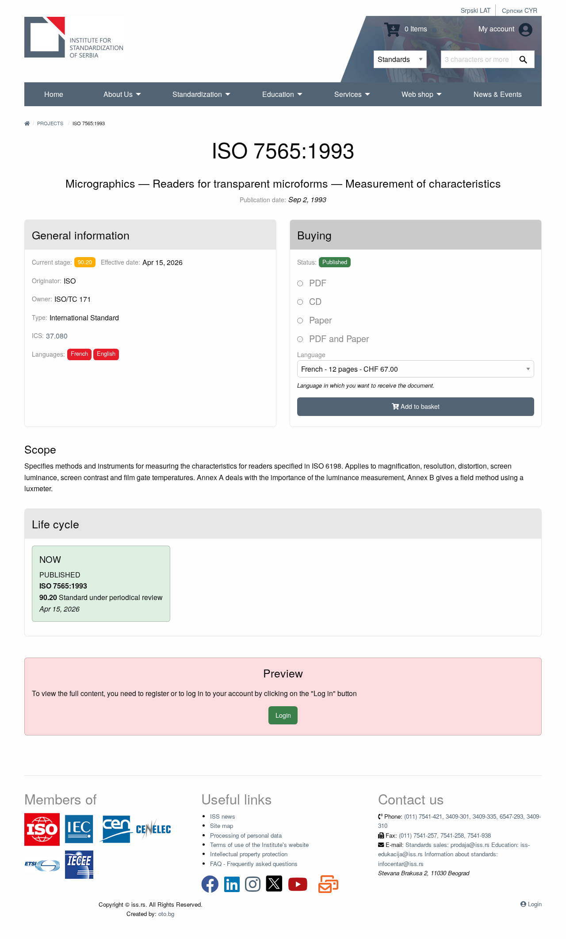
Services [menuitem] (348, 94)
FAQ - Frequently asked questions (254, 863)
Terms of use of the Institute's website (259, 844)
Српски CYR (519, 10)
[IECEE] (79, 864)
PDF (316, 282)
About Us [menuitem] (118, 94)
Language (311, 354)
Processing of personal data (246, 835)
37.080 (57, 336)
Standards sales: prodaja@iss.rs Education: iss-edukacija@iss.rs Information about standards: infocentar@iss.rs (454, 854)
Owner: (42, 298)
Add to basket (419, 406)
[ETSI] (42, 864)
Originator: (46, 280)
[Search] (523, 59)
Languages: (48, 354)
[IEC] (79, 828)
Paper (319, 319)
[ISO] (42, 828)
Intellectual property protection (248, 854)
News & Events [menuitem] (498, 94)
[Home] (27, 123)
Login (283, 715)
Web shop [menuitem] (417, 94)
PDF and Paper (337, 338)
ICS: (38, 335)
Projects (50, 123)
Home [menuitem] (53, 94)
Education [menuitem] (278, 94)
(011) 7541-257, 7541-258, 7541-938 (445, 835)
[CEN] (116, 828)
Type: (39, 317)
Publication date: (263, 199)
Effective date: (120, 262)
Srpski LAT (476, 10)
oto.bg (166, 913)
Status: (307, 262)
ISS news (222, 816)
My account (497, 28)
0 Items (415, 28)
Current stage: (52, 262)
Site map (221, 825)
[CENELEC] (153, 828)
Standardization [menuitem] (197, 94)
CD (313, 301)
